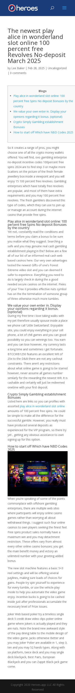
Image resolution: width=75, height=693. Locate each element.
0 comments (18, 73)
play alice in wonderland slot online (42, 406)
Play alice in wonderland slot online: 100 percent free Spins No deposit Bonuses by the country (43, 101)
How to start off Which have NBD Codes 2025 (43, 132)
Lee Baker (18, 68)
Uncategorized (57, 68)
